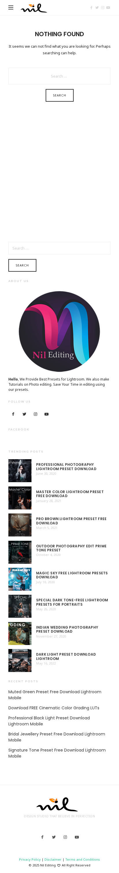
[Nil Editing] (35, 7)
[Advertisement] (59, 176)
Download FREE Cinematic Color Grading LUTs (53, 708)
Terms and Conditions (82, 859)
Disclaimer (53, 859)
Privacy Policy (30, 859)
